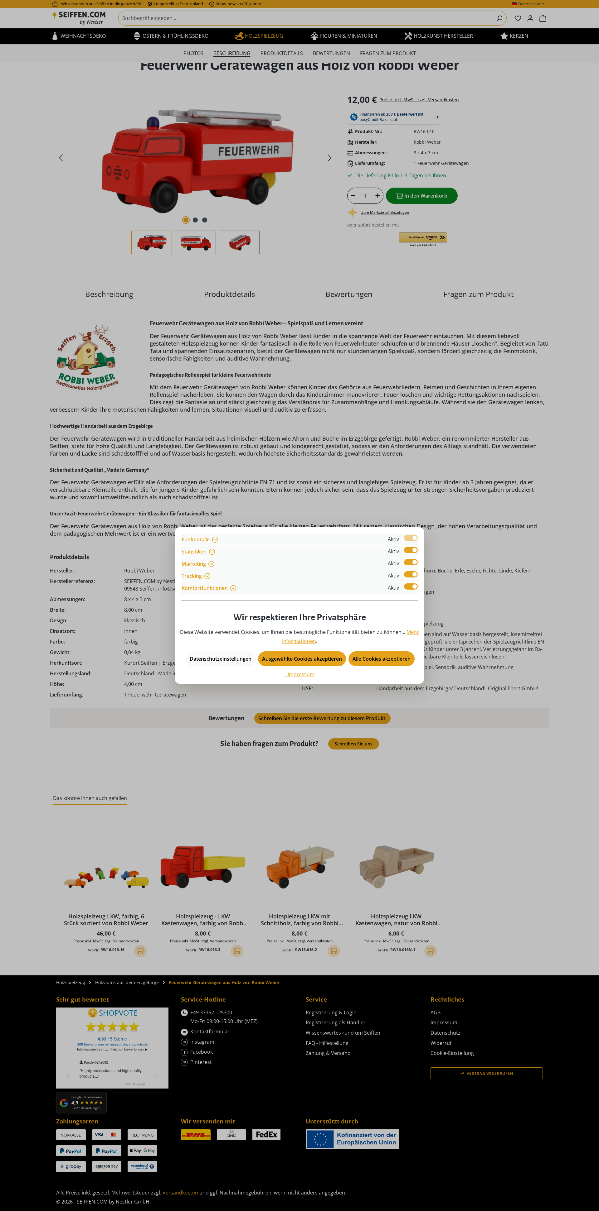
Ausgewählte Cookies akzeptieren (302, 658)
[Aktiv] (411, 538)
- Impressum (299, 674)
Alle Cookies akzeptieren (382, 658)
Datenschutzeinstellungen (220, 658)
